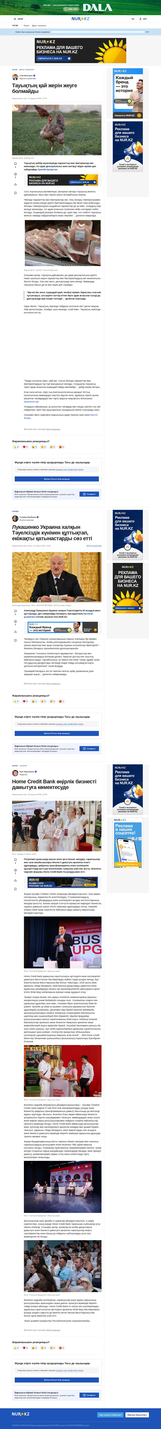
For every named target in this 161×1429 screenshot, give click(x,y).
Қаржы (15, 766)
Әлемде (15, 511)
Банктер (23, 766)
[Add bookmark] (15, 193)
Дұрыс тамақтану (39, 26)
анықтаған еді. (31, 401)
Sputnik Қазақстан (47, 169)
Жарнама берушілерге (137, 1415)
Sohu (26, 191)
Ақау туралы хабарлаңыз (110, 1415)
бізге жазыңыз (53, 429)
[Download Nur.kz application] (80, 7)
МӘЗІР (20, 19)
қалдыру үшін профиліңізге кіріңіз (69, 469)
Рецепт (27, 26)
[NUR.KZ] (80, 19)
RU (133, 19)
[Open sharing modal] (15, 184)
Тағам (15, 26)
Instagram (91, 494)
